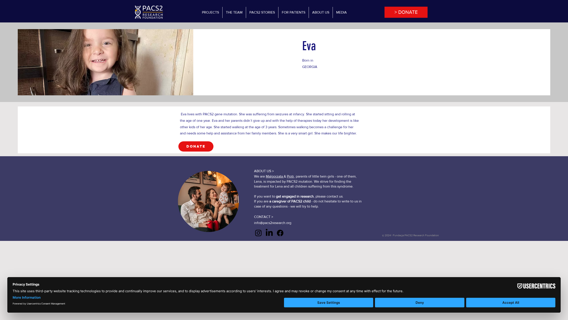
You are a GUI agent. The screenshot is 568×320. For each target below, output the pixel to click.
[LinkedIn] (269, 233)
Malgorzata (275, 176)
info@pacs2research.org (272, 223)
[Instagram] (258, 233)
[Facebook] (280, 233)
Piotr (290, 176)
